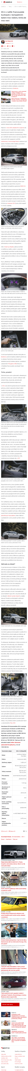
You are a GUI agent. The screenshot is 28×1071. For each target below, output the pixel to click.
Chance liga (3, 1069)
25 (14, 46)
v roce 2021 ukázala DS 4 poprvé (15, 127)
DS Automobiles (16, 836)
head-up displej (9, 247)
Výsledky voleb (4, 1058)
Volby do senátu (4, 1061)
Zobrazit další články (7, 1004)
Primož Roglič (18, 1061)
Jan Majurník (9, 41)
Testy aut (15, 839)
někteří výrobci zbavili (13, 596)
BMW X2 (22, 186)
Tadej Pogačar (18, 1059)
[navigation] (2, 2)
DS (18, 458)
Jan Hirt (16, 1058)
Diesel (2, 839)
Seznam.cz (19, 2)
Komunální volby (5, 1063)
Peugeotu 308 (12, 363)
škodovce (4, 357)
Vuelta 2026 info (18, 1054)
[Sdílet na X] (26, 831)
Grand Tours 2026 (18, 1063)
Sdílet (10, 46)
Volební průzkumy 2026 (6, 1056)
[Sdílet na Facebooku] (24, 831)
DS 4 (3, 386)
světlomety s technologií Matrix (10, 141)
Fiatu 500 (12, 723)
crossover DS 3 (11, 203)
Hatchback (8, 839)
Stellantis (15, 88)
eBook (4, 46)
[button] (14, 32)
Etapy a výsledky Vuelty (20, 1056)
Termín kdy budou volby (6, 1059)
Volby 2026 (3, 1054)
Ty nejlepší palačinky (19, 1069)
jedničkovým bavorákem (8, 515)
